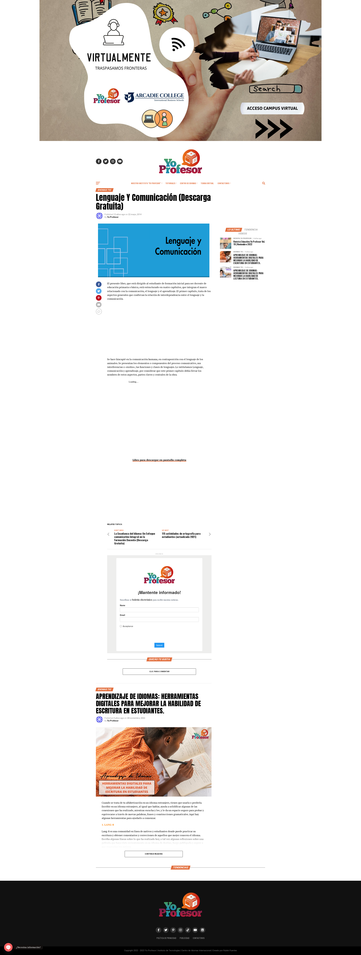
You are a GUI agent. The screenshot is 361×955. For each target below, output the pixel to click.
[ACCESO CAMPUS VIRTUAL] (180, 140)
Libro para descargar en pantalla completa (159, 460)
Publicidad (184, 938)
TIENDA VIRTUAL (207, 183)
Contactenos (223, 183)
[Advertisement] (159, 331)
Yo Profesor (113, 217)
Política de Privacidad (166, 938)
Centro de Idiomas (188, 183)
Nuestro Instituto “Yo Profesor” (146, 183)
